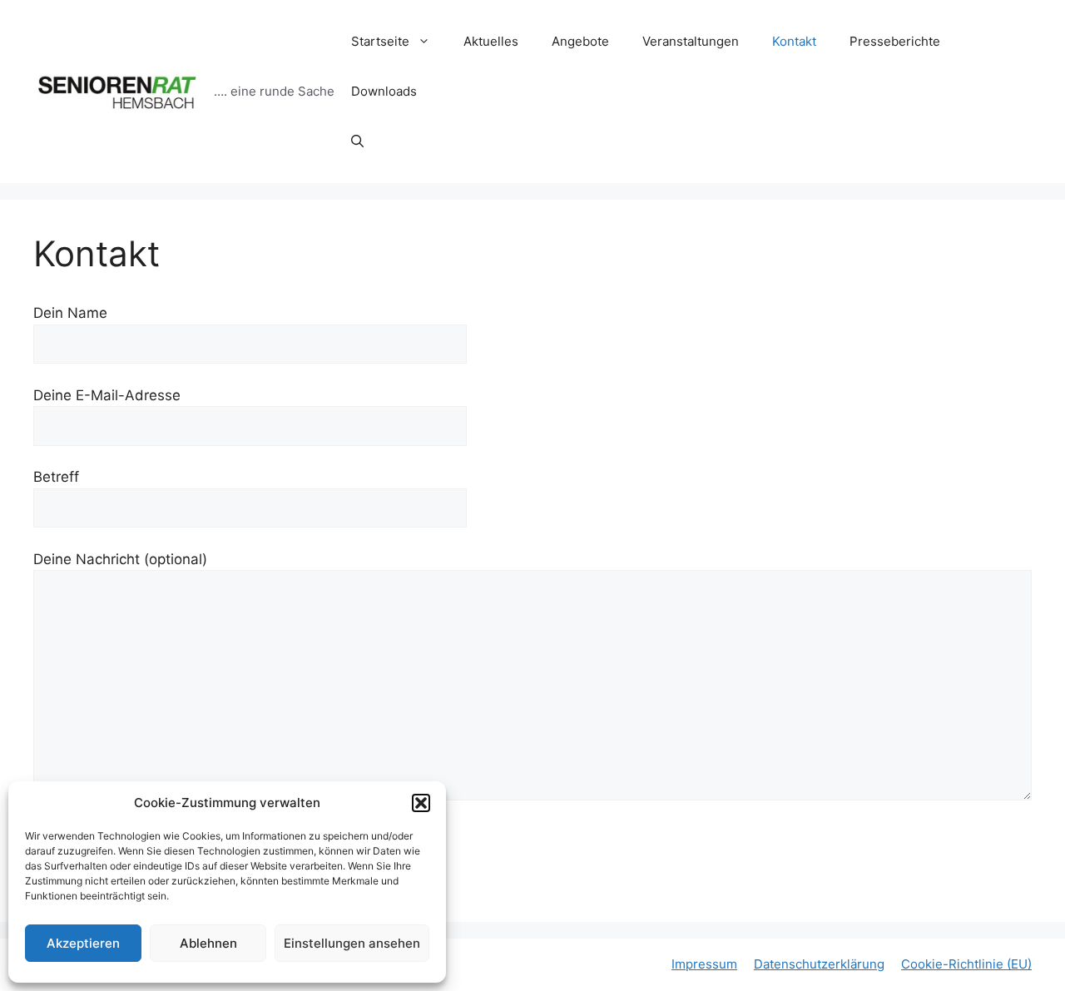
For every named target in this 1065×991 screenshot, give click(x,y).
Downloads (384, 91)
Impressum (704, 964)
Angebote (580, 41)
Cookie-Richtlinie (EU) (966, 964)
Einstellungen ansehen (352, 943)
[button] (421, 803)
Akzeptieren (83, 943)
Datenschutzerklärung (819, 964)
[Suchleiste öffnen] (357, 141)
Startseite (380, 41)
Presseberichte (895, 41)
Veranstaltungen (690, 41)
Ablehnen (208, 943)
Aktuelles (490, 41)
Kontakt (794, 41)
